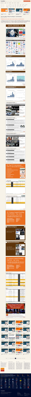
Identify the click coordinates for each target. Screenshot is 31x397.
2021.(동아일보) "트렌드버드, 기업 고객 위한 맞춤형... (27, 367)
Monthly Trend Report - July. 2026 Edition (11, 363)
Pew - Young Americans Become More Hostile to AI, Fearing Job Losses (19, 367)
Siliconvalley (10, 4)
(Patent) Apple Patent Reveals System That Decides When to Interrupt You (19, 364)
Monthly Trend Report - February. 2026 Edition (11, 368)
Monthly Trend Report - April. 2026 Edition (11, 366)
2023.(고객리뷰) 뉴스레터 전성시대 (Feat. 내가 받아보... (27, 366)
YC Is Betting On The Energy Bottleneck (19, 366)
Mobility (15, 4)
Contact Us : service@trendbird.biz (26, 395)
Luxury (13, 4)
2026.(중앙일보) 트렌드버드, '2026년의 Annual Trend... (27, 363)
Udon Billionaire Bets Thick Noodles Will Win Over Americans (19, 368)
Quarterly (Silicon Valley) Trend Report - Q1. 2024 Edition (11, 16)
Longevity (18, 4)
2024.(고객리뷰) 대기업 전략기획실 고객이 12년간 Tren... (27, 365)
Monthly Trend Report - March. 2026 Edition (11, 367)
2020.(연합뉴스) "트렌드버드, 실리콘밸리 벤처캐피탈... (27, 368)
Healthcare (26, 4)
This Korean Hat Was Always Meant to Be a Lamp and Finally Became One (19, 365)
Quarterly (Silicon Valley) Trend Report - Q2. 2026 (11, 364)
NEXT (24, 358)
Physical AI (23, 4)
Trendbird (3, 1)
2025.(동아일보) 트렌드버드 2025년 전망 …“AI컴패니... (27, 364)
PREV (6, 358)
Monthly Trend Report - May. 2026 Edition (11, 365)
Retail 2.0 (20, 4)
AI (6, 4)
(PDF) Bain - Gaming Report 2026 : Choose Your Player (19, 363)
